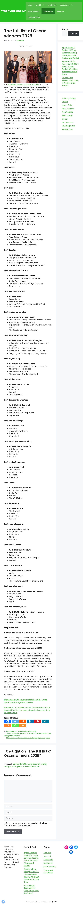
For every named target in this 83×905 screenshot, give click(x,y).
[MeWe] (45, 721)
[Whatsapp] (15, 725)
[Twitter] (15, 721)
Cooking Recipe (33, 11)
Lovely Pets (52, 5)
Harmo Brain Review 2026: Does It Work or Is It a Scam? (70, 82)
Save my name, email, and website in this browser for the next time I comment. (28, 824)
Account (47, 856)
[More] (22, 725)
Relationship (48, 11)
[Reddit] (22, 721)
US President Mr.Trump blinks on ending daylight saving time (28, 738)
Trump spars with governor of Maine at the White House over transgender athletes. (25, 701)
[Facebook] (7, 721)
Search (65, 29)
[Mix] (7, 725)
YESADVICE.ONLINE (13, 11)
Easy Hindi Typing (34, 17)
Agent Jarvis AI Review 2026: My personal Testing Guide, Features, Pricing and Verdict (70, 52)
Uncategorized (11, 731)
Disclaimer (48, 863)
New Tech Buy (68, 108)
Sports (65, 119)
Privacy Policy (49, 866)
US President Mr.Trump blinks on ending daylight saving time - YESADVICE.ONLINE (25, 765)
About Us (60, 11)
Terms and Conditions (48, 871)
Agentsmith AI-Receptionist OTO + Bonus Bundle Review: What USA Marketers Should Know (70, 68)
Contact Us (48, 859)
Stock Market (65, 5)
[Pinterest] (37, 721)
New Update (22, 731)
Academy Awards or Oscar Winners (23, 84)
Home (30, 5)
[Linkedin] (30, 721)
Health (38, 5)
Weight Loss (67, 129)
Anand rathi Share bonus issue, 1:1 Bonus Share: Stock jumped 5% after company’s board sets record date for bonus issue (27, 710)
